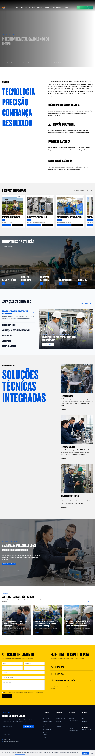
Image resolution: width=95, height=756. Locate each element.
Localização (79, 3)
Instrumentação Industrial (64, 105)
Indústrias (15, 7)
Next (49, 62)
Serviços (31, 7)
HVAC (44, 726)
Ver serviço (47, 344)
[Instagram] (85, 729)
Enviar (7, 696)
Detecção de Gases (60, 718)
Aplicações (39, 7)
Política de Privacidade (16, 692)
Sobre (84, 3)
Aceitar (85, 753)
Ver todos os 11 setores (8, 246)
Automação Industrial (61, 124)
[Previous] (87, 190)
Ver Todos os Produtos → (79, 190)
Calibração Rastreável (61, 161)
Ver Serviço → (58, 115)
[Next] (91, 190)
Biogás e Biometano (47, 721)
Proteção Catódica (59, 141)
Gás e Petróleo (46, 718)
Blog (83, 718)
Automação (58, 721)
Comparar (18, 196)
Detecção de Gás (56, 7)
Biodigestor (47, 7)
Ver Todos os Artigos (85, 601)
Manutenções (72, 725)
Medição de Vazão (60, 715)
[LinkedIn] (83, 729)
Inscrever (28, 726)
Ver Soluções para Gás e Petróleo (12, 54)
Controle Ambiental (47, 729)
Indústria (45, 734)
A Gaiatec (84, 715)
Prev (12, 62)
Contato (66, 7)
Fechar (91, 753)
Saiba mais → (64, 409)
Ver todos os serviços (85, 303)
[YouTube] (90, 729)
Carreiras (90, 3)
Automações (72, 715)
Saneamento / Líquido (48, 715)
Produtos (23, 7)
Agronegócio (46, 732)
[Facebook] (88, 729)
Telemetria (45, 737)
